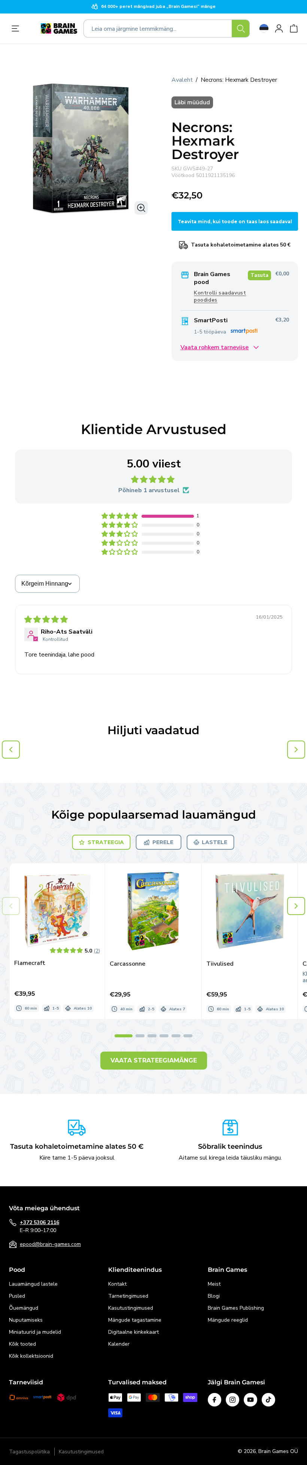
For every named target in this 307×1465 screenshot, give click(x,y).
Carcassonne (127, 964)
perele (162, 842)
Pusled (17, 1296)
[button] (120, 516)
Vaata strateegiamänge (153, 1060)
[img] (46, 620)
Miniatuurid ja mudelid (35, 1332)
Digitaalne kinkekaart (133, 1332)
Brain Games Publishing (236, 1308)
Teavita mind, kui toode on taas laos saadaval (235, 221)
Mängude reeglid (228, 1320)
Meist (214, 1284)
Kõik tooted (22, 1344)
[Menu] (17, 28)
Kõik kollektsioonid (31, 1356)
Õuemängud (23, 1308)
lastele (214, 842)
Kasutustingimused (130, 1308)
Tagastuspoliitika (29, 1451)
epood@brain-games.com (50, 1244)
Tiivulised (220, 964)
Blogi (214, 1296)
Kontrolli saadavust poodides (220, 296)
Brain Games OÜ (278, 1451)
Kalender (119, 1344)
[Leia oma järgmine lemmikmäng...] (241, 28)
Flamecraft (29, 963)
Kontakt (117, 1284)
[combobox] (166, 28)
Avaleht (182, 80)
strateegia (106, 842)
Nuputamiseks (26, 1320)
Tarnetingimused (128, 1296)
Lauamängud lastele (33, 1284)
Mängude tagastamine (134, 1320)
